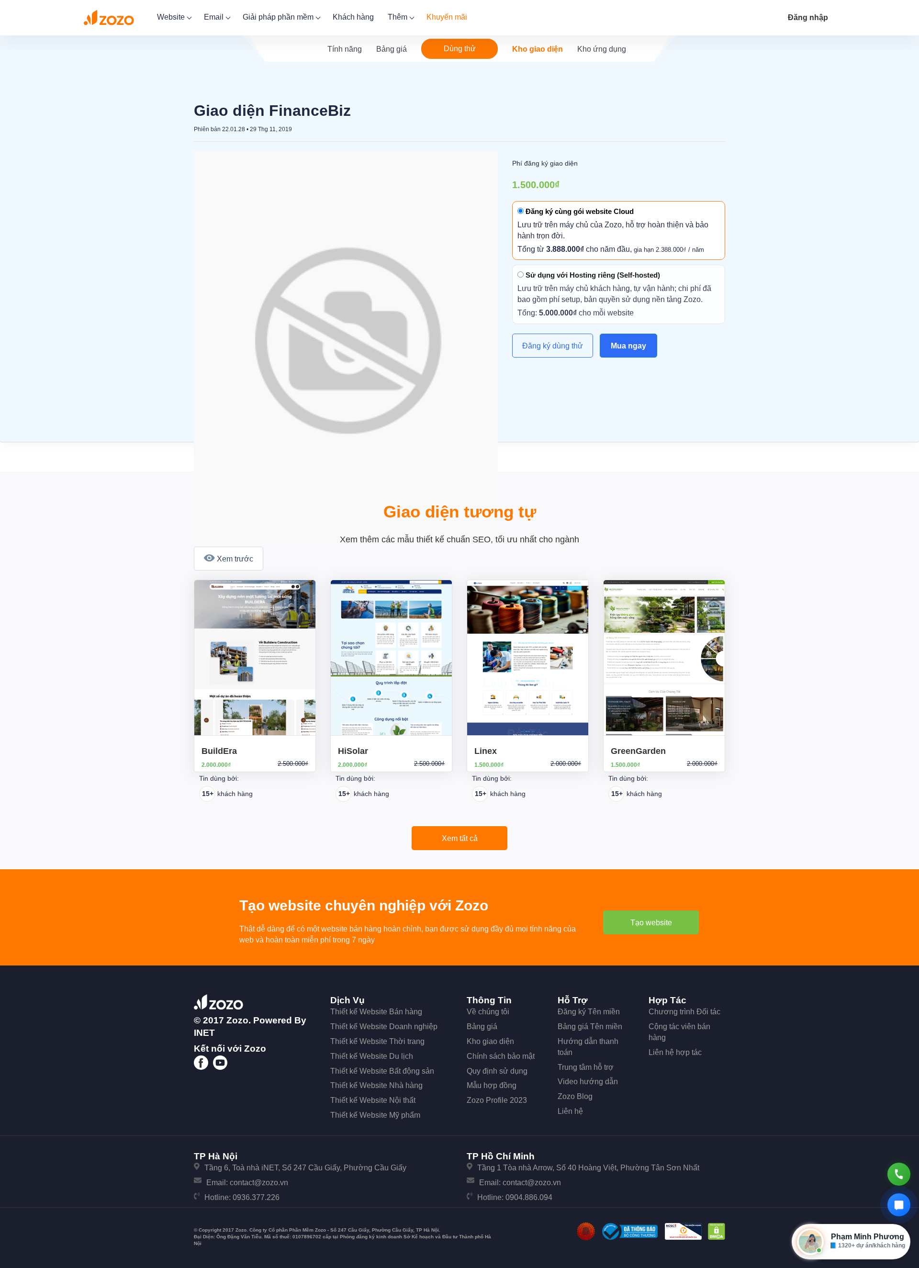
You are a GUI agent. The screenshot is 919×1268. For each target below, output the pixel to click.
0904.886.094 (528, 1197)
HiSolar (353, 751)
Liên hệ (570, 1111)
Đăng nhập (808, 17)
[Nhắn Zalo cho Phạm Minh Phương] (898, 1204)
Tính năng (344, 49)
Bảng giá (391, 49)
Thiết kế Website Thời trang (377, 1041)
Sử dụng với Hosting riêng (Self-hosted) (592, 275)
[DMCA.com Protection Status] (716, 1231)
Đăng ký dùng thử (552, 346)
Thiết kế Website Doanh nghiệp (383, 1026)
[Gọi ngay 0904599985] (898, 1174)
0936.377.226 (256, 1197)
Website (172, 17)
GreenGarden (638, 751)
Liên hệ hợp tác (675, 1052)
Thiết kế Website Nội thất (372, 1100)
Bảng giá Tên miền (590, 1026)
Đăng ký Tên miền (589, 1012)
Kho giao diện (537, 49)
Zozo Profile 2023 (497, 1100)
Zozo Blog (575, 1096)
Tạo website (651, 923)
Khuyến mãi (446, 17)
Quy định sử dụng (497, 1071)
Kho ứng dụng (601, 49)
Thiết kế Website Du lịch (371, 1056)
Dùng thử (460, 49)
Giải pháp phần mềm (279, 17)
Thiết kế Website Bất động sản (382, 1071)
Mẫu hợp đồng (491, 1085)
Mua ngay (628, 346)
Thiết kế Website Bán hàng (376, 1012)
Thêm (398, 17)
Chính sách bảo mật (501, 1056)
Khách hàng (353, 17)
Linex (485, 751)
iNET (204, 1033)
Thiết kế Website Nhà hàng (376, 1085)
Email (214, 17)
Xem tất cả (460, 838)
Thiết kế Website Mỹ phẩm (375, 1115)
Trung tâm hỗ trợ (586, 1067)
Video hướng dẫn (588, 1081)
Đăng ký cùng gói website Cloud (579, 211)
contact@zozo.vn (259, 1182)
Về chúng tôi (488, 1012)
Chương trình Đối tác (684, 1012)
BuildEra (219, 751)
